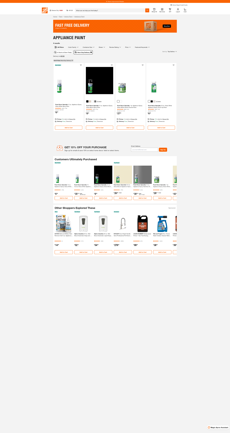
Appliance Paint (79, 16)
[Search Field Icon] (147, 10)
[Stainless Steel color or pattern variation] (95, 101)
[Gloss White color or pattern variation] (92, 101)
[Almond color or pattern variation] (90, 101)
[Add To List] (80, 65)
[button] (169, 51)
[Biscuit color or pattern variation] (154, 101)
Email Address (135, 146)
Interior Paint (68, 16)
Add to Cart (69, 127)
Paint (60, 16)
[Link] (69, 97)
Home (55, 16)
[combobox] (110, 10)
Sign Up (163, 149)
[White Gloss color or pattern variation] (118, 101)
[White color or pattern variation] (121, 101)
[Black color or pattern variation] (87, 101)
